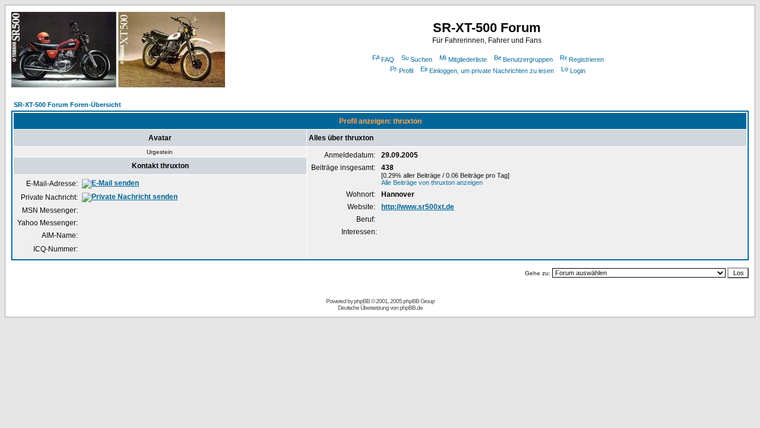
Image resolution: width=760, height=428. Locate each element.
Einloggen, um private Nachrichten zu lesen (491, 70)
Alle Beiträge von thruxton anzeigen (432, 182)
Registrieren (586, 59)
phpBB (362, 301)
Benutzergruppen (528, 59)
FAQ (387, 59)
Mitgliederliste (467, 59)
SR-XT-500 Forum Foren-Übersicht (67, 104)
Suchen (421, 59)
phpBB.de (411, 307)
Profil (406, 70)
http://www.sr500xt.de (417, 207)
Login (577, 70)
